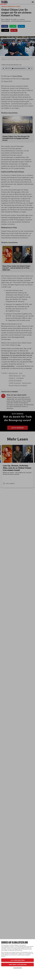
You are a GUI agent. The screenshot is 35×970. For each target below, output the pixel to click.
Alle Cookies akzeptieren (17, 960)
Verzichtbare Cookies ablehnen (17, 964)
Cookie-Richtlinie (17, 967)
